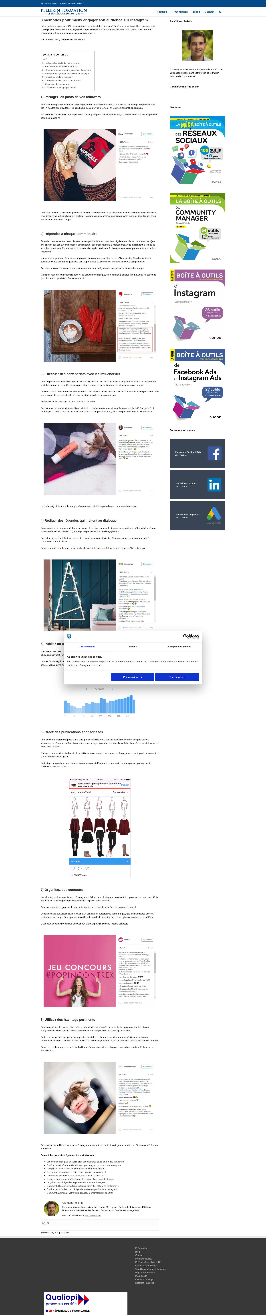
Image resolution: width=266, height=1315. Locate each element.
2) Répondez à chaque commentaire (60, 66)
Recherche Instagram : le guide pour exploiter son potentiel (76, 1172)
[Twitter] (48, 1223)
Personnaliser (130, 677)
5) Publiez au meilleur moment (57, 77)
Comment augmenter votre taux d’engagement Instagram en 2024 (80, 1193)
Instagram (64, 1233)
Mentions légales (143, 1258)
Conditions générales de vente (150, 1269)
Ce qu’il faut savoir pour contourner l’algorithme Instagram (76, 1168)
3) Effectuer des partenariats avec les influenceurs (66, 70)
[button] (220, 11)
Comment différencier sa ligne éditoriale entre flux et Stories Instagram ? (83, 1186)
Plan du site (141, 1276)
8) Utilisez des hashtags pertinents (59, 87)
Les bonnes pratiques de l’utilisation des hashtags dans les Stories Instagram (85, 1161)
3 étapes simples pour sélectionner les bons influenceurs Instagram (80, 1179)
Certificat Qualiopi (144, 1279)
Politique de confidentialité (148, 1262)
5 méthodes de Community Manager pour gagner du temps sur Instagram (84, 1165)
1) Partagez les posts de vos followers (60, 63)
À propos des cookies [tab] (179, 646)
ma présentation (93, 1215)
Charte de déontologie (146, 1265)
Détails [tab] (133, 646)
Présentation (141, 1248)
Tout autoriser (177, 677)
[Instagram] (43, 1223)
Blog (137, 1251)
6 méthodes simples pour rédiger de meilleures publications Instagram (82, 1189)
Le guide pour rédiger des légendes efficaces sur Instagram (76, 1182)
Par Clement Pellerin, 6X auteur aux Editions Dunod (62, 3)
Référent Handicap (144, 1282)
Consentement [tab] (87, 646)
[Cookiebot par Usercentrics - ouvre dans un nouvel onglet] (185, 636)
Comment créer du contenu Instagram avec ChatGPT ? (75, 1175)
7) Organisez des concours (55, 84)
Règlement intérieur (145, 1272)
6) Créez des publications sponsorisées (61, 80)
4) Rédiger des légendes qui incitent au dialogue (65, 73)
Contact (139, 1255)
